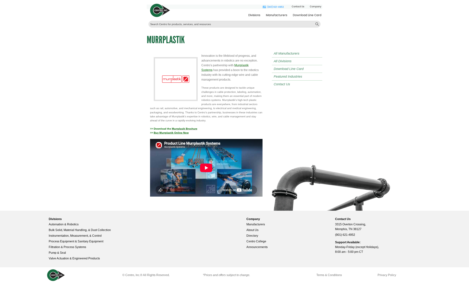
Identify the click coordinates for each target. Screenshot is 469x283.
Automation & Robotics (64, 224)
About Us (252, 230)
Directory (252, 235)
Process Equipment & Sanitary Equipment (76, 241)
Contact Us (298, 6)
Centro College (256, 241)
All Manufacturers (286, 53)
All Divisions (282, 61)
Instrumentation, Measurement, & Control (75, 235)
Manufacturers (276, 15)
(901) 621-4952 (275, 6)
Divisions (254, 15)
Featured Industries (288, 76)
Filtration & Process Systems (67, 247)
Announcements (257, 247)
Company (315, 6)
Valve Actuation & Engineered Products (74, 258)
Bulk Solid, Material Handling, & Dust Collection (80, 230)
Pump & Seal (57, 252)
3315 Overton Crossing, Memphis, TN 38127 (350, 227)
